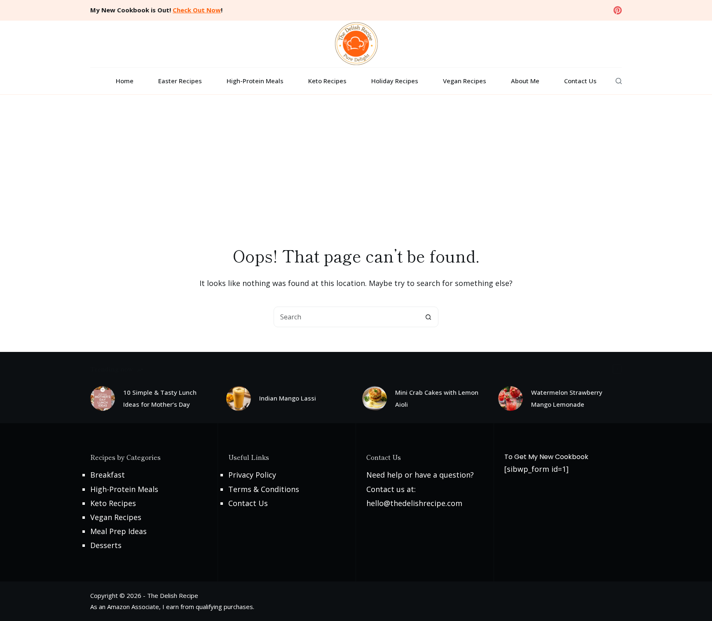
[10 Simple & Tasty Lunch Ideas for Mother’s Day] (102, 398)
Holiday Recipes (394, 81)
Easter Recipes (180, 81)
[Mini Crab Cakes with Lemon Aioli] (374, 398)
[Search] (619, 81)
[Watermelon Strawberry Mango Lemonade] (510, 398)
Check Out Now (197, 10)
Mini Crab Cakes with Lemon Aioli (436, 398)
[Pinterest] (618, 10)
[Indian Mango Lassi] (238, 398)
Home (125, 81)
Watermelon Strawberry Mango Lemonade (566, 398)
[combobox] (346, 317)
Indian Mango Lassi (287, 398)
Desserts (106, 545)
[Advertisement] (356, 156)
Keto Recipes (327, 81)
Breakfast (107, 475)
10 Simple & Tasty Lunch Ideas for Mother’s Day (160, 398)
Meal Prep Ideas (118, 531)
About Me (525, 81)
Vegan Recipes (464, 81)
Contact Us (580, 81)
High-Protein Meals (255, 81)
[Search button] (428, 317)
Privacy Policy (252, 475)
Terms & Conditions (263, 489)
